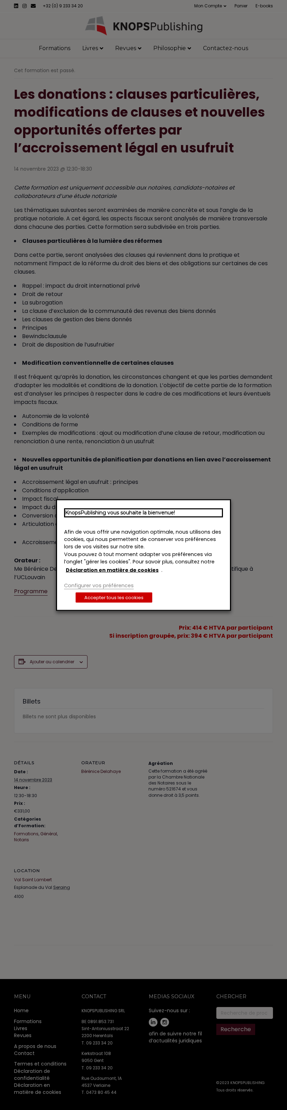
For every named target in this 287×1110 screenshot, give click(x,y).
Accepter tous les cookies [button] (114, 597)
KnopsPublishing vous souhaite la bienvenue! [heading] (120, 512)
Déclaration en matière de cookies (112, 570)
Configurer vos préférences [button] (99, 585)
